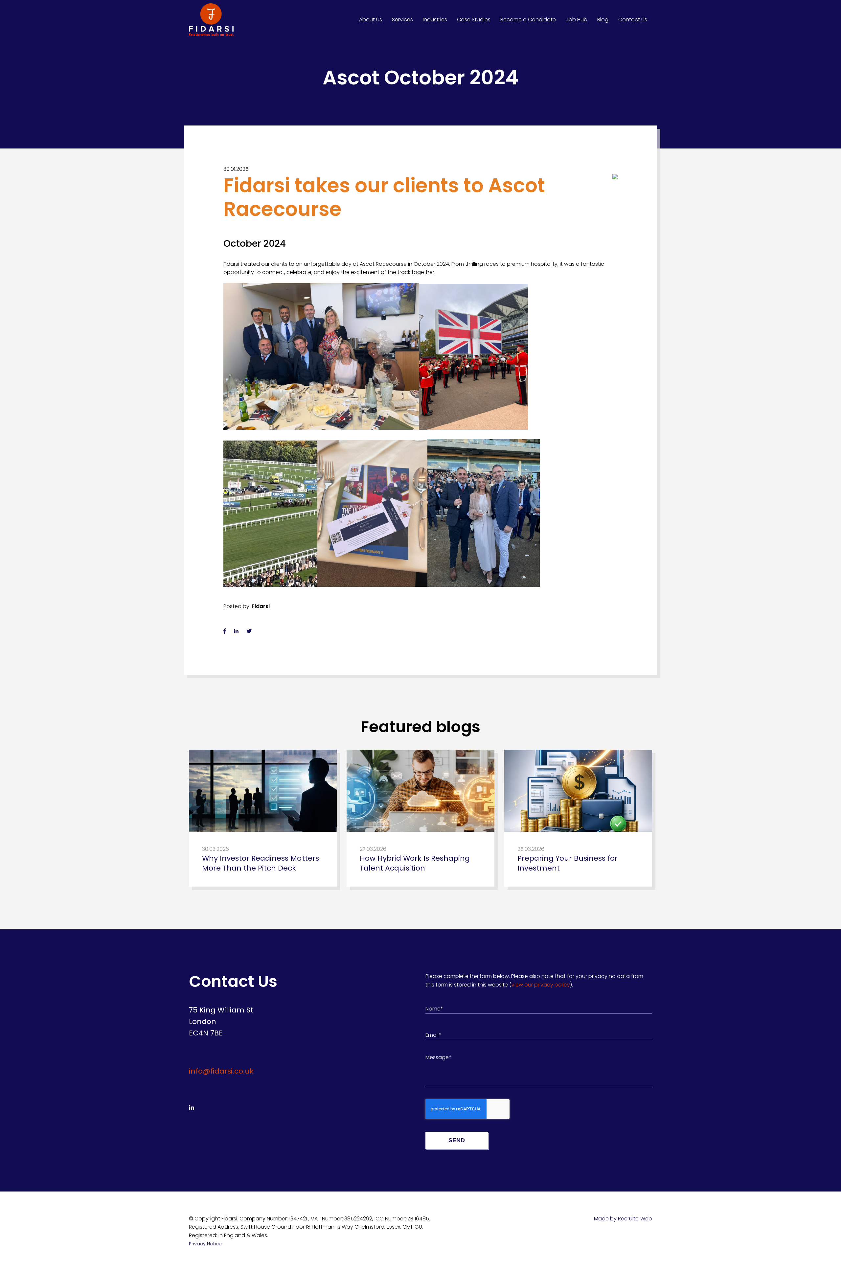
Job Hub (576, 19)
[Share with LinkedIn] (236, 631)
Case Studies (473, 19)
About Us (370, 19)
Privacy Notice (205, 1243)
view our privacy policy (540, 984)
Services (402, 19)
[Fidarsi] (211, 19)
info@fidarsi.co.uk (221, 1071)
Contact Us (632, 19)
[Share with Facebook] (224, 631)
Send (456, 1140)
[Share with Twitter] (249, 631)
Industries (435, 19)
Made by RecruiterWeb (623, 1218)
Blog (602, 19)
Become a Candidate (528, 19)
